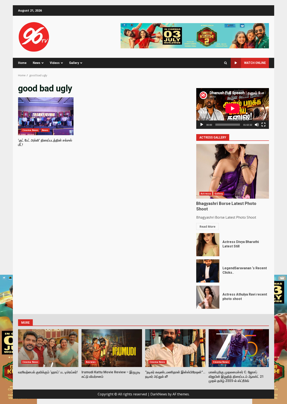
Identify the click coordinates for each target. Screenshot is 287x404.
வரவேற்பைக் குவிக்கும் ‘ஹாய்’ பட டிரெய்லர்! (48, 348)
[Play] (202, 125)
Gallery (74, 63)
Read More (207, 226)
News (36, 63)
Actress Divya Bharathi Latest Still (207, 244)
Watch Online (255, 63)
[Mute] (257, 125)
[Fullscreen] (263, 125)
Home (22, 63)
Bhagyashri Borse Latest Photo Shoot (232, 171)
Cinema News (30, 130)
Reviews (91, 361)
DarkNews (158, 394)
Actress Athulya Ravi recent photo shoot (207, 297)
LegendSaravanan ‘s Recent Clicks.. (207, 271)
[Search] (225, 63)
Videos (55, 63)
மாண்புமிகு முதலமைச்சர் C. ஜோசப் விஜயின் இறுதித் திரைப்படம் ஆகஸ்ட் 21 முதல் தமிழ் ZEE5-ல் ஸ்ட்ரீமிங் (239, 348)
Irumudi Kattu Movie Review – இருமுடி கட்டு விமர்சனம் (112, 348)
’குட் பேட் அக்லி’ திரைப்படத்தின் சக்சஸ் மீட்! (46, 116)
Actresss (206, 193)
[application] (232, 108)
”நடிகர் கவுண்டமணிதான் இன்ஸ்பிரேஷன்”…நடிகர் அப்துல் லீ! (175, 348)
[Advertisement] (195, 35)
